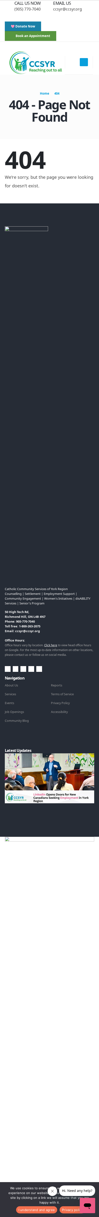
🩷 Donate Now (23, 26)
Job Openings (14, 712)
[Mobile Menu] (84, 62)
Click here (50, 645)
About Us (11, 685)
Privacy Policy (60, 703)
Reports (56, 685)
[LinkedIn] (50, 16)
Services (10, 694)
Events (9, 703)
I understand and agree (37, 1210)
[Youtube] (34, 16)
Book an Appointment (32, 36)
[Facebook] (18, 16)
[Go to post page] (50, 778)
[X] (26, 16)
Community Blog (17, 721)
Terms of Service (62, 694)
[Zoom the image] (26, 229)
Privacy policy (72, 1210)
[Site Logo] (35, 62)
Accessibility (59, 712)
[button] (8, 16)
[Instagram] (42, 16)
